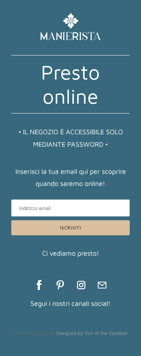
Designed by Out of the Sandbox (91, 333)
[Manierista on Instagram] (81, 285)
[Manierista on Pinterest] (60, 285)
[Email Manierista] (102, 285)
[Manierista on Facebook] (39, 285)
